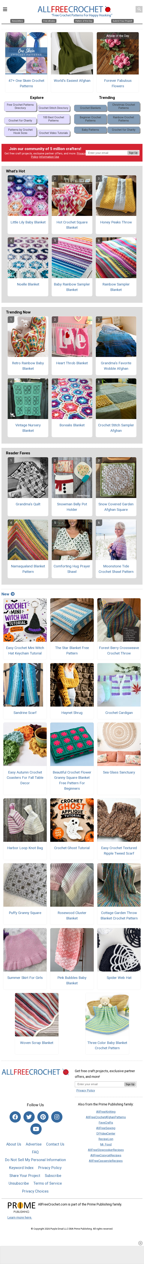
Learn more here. (20, 1217)
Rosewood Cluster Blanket (72, 915)
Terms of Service (47, 1183)
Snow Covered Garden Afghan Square (116, 507)
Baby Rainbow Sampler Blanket (72, 287)
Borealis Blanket (72, 425)
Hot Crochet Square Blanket (72, 225)
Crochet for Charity (20, 120)
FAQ (35, 1152)
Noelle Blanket (28, 284)
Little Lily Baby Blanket (28, 222)
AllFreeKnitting (106, 1112)
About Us (13, 1144)
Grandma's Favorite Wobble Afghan (116, 366)
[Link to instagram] (56, 1117)
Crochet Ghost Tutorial (72, 848)
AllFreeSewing (105, 1128)
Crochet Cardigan (119, 713)
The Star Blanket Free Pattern (72, 650)
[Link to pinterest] (43, 1117)
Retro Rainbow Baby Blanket (28, 366)
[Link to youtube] (36, 1129)
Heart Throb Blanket (72, 363)
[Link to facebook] (15, 1117)
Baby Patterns (90, 129)
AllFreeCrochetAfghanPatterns (106, 1117)
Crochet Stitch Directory (53, 108)
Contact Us (55, 1144)
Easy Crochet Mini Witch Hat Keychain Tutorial (25, 650)
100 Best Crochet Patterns (53, 119)
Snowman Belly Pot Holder (72, 507)
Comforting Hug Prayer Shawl (72, 569)
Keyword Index (21, 1167)
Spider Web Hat (119, 978)
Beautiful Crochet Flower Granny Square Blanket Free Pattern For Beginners (72, 780)
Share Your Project (24, 1175)
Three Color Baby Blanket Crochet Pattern (107, 1045)
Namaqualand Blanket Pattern (28, 569)
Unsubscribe (19, 1183)
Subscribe (53, 1175)
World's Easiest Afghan (72, 80)
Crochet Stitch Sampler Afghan (116, 428)
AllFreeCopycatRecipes (105, 1155)
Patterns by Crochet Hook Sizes (20, 131)
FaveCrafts (106, 1122)
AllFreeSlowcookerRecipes (106, 1150)
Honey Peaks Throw (116, 222)
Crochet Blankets (90, 108)
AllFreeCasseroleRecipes (106, 1161)
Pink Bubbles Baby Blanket (71, 980)
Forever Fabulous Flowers (118, 83)
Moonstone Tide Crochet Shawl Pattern (116, 569)
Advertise (34, 1144)
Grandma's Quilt (28, 504)
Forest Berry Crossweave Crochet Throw (119, 650)
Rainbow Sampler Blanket (116, 287)
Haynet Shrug (71, 713)
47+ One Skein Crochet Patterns (26, 83)
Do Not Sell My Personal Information (35, 1160)
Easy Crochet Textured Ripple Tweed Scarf (119, 851)
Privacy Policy (50, 1167)
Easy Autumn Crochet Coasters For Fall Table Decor (25, 777)
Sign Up (133, 152)
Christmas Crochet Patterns (123, 106)
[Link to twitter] (29, 1117)
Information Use (49, 157)
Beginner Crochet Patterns (90, 119)
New (5, 594)
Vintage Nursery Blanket (28, 428)
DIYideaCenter (105, 1133)
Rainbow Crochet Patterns (123, 119)
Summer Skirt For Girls (25, 978)
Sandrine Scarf (25, 713)
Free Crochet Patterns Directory (20, 106)
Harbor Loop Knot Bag (25, 848)
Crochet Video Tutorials (53, 133)
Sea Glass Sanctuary (119, 772)
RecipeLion (105, 1139)
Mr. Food (106, 1144)
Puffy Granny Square (25, 913)
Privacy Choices (35, 1191)
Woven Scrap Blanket (36, 1043)
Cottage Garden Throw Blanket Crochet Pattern (119, 915)
